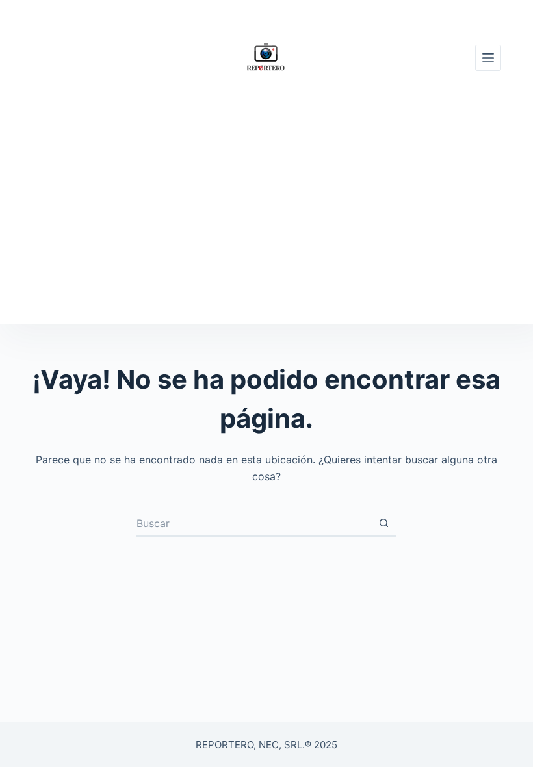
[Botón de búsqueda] (383, 524)
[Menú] (488, 58)
